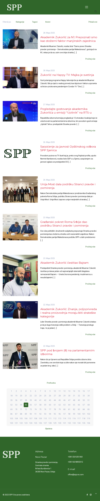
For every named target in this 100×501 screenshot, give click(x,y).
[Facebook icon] (87, 495)
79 (60, 409)
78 (55, 409)
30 (69, 396)
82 (74, 409)
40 (36, 400)
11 (60, 391)
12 (64, 391)
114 (64, 418)
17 (89, 391)
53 (16, 405)
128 (50, 423)
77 (50, 409)
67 (84, 405)
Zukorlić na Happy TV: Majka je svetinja (67, 75)
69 (11, 409)
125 (35, 423)
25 (45, 396)
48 (74, 400)
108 (35, 418)
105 (21, 418)
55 (26, 405)
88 (21, 414)
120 (11, 423)
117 (78, 418)
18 (11, 396)
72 (26, 409)
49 (79, 400)
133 (74, 423)
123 (25, 423)
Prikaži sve (93, 22)
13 (69, 391)
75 (40, 409)
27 (55, 396)
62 (60, 405)
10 (55, 391)
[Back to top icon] (96, 493)
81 (69, 409)
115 (69, 418)
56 (31, 405)
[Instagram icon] (90, 495)
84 (84, 409)
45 (60, 400)
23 (36, 396)
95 (55, 414)
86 (11, 414)
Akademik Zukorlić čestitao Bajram (64, 262)
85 (89, 409)
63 (64, 405)
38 (26, 400)
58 (40, 405)
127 (45, 423)
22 (31, 396)
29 (64, 396)
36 (16, 400)
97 (64, 414)
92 (40, 414)
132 (69, 423)
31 (74, 396)
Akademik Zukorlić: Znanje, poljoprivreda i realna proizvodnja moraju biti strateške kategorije (68, 312)
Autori (47, 22)
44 (55, 400)
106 (25, 418)
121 (16, 423)
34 (89, 396)
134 (78, 423)
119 (88, 418)
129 (54, 423)
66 (79, 405)
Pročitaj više (90, 59)
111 (50, 418)
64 (69, 405)
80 (64, 409)
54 (21, 405)
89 (26, 414)
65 (74, 405)
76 (45, 409)
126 (40, 423)
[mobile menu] (86, 7)
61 (55, 405)
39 (31, 400)
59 (45, 405)
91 (36, 414)
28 (60, 396)
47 (69, 400)
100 (78, 414)
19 (16, 396)
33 (84, 396)
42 (45, 400)
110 (45, 418)
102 (88, 414)
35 (11, 400)
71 (21, 409)
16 (84, 391)
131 (64, 423)
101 (83, 414)
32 (79, 396)
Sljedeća (48, 429)
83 (79, 409)
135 (83, 423)
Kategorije (20, 22)
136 (88, 423)
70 (16, 409)
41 (40, 400)
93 (45, 414)
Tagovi (35, 22)
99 (74, 414)
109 (40, 418)
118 (83, 418)
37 (21, 400)
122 (21, 423)
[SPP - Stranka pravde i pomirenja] (14, 7)
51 (89, 400)
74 (36, 409)
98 (69, 414)
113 (59, 418)
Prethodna (51, 383)
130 (59, 423)
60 (50, 405)
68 (89, 405)
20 (21, 396)
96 (60, 414)
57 (36, 405)
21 (26, 396)
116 (74, 418)
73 (31, 409)
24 (40, 396)
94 (50, 414)
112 (54, 418)
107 (30, 418)
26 (50, 396)
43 (50, 400)
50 (84, 400)
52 (11, 405)
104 (16, 418)
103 (11, 418)
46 (64, 400)
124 (30, 423)
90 (31, 414)
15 (79, 391)
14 (74, 391)
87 (16, 414)
